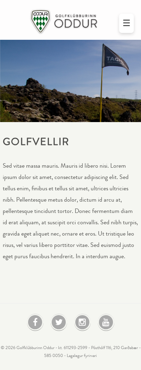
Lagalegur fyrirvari (82, 356)
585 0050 (53, 356)
